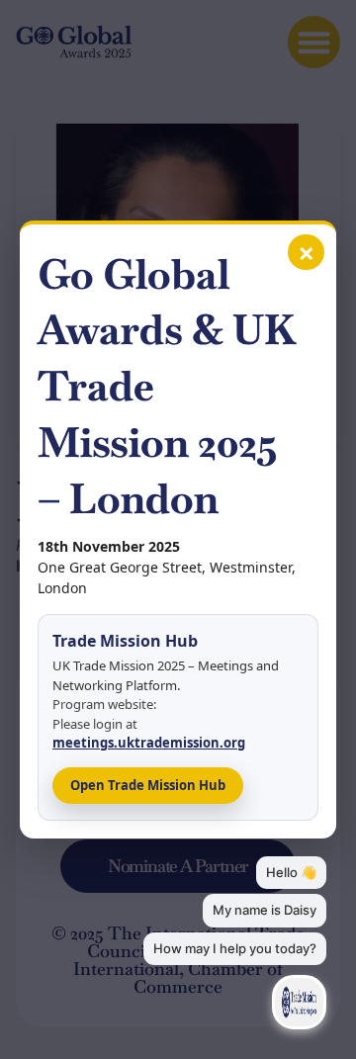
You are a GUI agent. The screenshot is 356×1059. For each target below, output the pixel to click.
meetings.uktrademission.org (148, 742)
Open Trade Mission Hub (147, 785)
